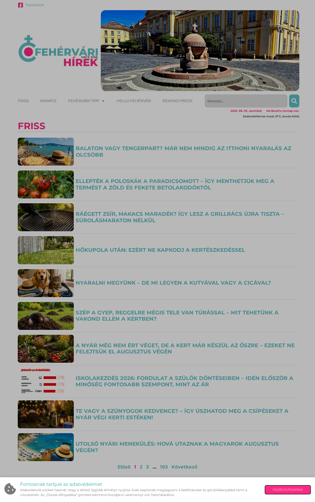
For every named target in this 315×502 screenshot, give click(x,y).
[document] (157, 251)
